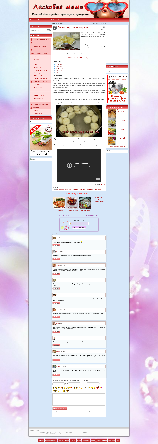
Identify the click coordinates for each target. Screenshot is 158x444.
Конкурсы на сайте (63, 20)
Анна (57, 323)
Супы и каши (37, 84)
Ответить (56, 245)
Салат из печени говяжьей (117, 146)
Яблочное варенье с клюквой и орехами (72, 211)
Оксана (95, 29)
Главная (32, 20)
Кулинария (41, 440)
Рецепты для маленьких (50, 440)
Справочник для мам (39, 46)
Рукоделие (36, 107)
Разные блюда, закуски (40, 78)
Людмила (58, 294)
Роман (57, 251)
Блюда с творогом (39, 95)
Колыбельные (37, 43)
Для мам (93, 440)
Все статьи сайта (43, 20)
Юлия (57, 280)
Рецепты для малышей (40, 73)
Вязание (36, 110)
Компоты (36, 101)
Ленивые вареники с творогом (121, 119)
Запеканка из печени (121, 128)
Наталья (58, 351)
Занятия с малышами (39, 50)
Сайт (100, 383)
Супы (35, 56)
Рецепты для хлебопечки (40, 104)
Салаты (36, 64)
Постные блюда (38, 75)
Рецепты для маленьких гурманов (93, 189)
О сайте (53, 20)
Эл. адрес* (83, 383)
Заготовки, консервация (40, 70)
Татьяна (58, 265)
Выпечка (36, 62)
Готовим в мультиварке (40, 81)
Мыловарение (38, 113)
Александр (58, 366)
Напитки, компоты (39, 67)
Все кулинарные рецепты (40, 53)
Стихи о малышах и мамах (41, 39)
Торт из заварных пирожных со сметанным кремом (121, 111)
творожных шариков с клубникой (79, 147)
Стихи (117, 440)
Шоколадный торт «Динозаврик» (85, 211)
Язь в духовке (59, 210)
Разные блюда (82, 189)
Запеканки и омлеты (39, 92)
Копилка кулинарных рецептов (71, 189)
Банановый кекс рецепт (58, 23)
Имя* (66, 383)
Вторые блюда (38, 59)
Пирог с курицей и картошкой (121, 137)
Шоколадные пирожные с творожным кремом (98, 199)
